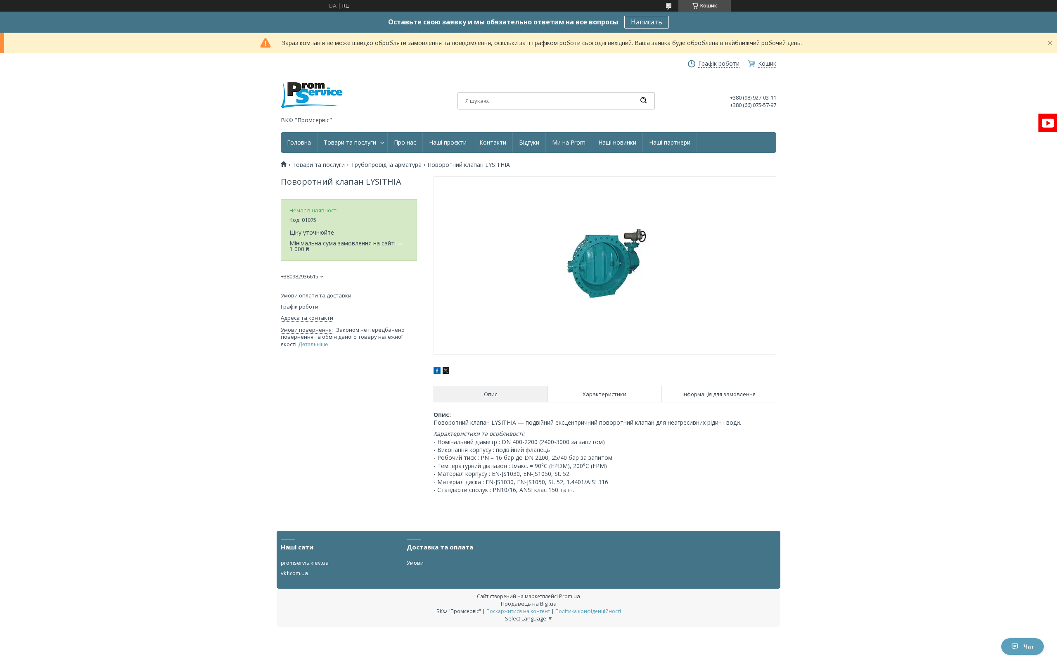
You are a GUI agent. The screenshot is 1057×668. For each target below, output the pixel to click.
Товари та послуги (350, 142)
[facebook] (437, 372)
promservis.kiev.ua (305, 562)
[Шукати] (643, 101)
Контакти (492, 142)
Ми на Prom (568, 142)
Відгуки (529, 142)
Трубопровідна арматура (386, 165)
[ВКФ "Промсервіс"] (312, 95)
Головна (299, 142)
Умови (415, 562)
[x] (446, 372)
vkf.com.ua (294, 573)
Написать (646, 21)
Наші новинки (617, 142)
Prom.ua (569, 596)
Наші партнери (669, 142)
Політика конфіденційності (588, 611)
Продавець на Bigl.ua (529, 603)
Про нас (405, 142)
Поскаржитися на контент (518, 611)
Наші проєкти (448, 142)
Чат (1029, 646)
